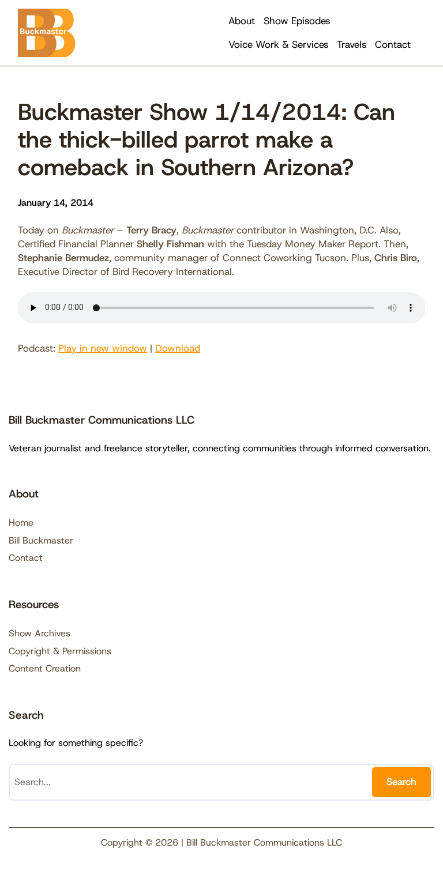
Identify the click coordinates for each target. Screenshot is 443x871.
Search (401, 781)
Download (177, 348)
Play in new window (102, 348)
